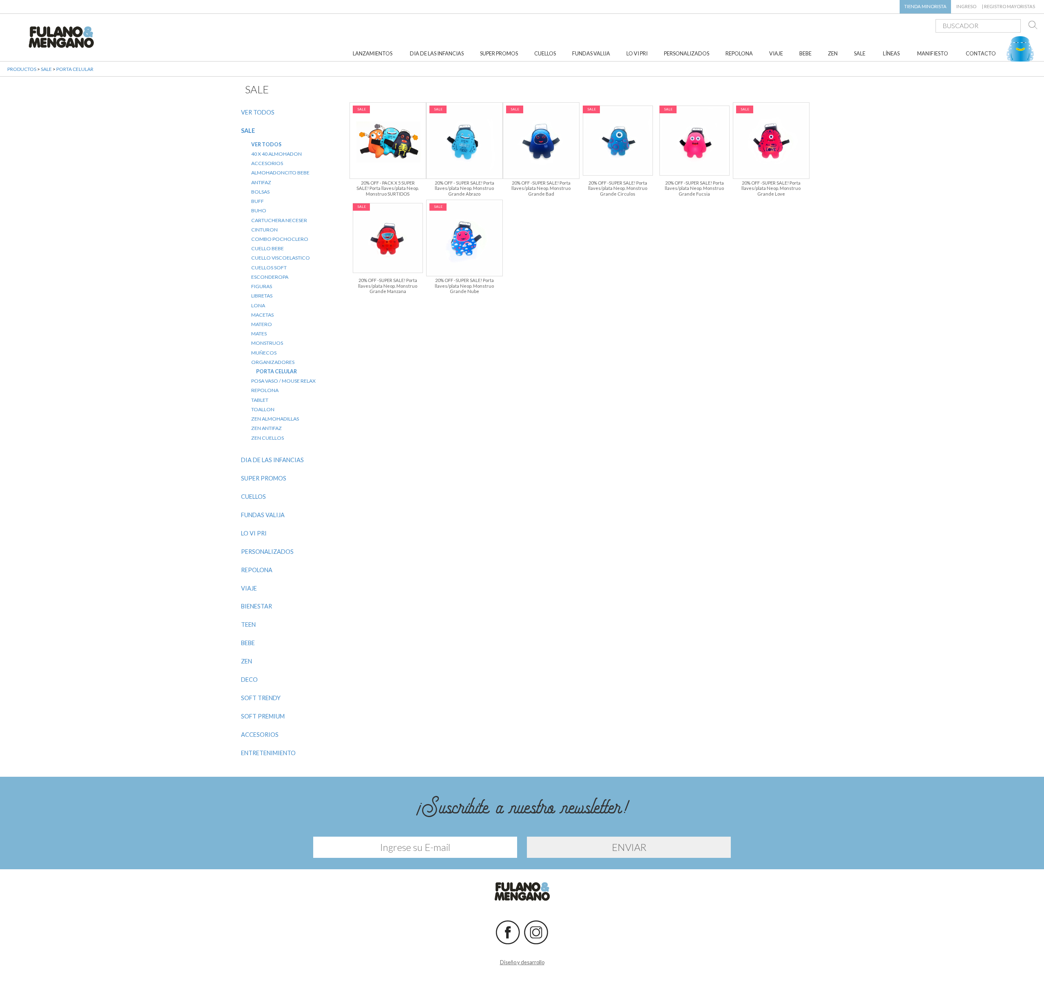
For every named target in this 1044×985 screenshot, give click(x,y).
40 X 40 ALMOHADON (276, 154)
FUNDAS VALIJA (591, 53)
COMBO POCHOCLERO (279, 239)
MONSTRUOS (267, 343)
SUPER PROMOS (499, 53)
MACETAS (262, 315)
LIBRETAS (261, 296)
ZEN (833, 53)
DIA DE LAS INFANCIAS (437, 53)
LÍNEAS (891, 53)
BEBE (805, 53)
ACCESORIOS (267, 163)
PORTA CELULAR (74, 69)
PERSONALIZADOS (686, 53)
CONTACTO (981, 53)
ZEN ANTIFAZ (266, 428)
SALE (859, 53)
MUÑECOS (263, 353)
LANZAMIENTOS (372, 53)
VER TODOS (257, 112)
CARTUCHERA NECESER (279, 220)
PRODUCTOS (21, 69)
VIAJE (776, 53)
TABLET (259, 400)
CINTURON (264, 230)
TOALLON (262, 409)
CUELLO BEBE (267, 248)
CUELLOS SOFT (269, 267)
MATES (259, 334)
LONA (258, 305)
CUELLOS (545, 53)
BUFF (257, 201)
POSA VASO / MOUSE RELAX (283, 381)
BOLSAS (260, 192)
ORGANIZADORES (272, 362)
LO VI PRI (637, 53)
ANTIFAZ (261, 182)
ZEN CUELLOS (267, 438)
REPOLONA (739, 53)
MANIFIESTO (932, 53)
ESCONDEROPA (269, 277)
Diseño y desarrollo (522, 962)
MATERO (261, 324)
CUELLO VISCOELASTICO (280, 258)
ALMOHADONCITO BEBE (280, 173)
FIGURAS (261, 286)
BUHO (258, 210)
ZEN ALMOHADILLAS (275, 419)
